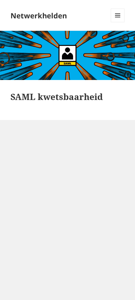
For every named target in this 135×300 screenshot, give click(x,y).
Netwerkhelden (38, 15)
